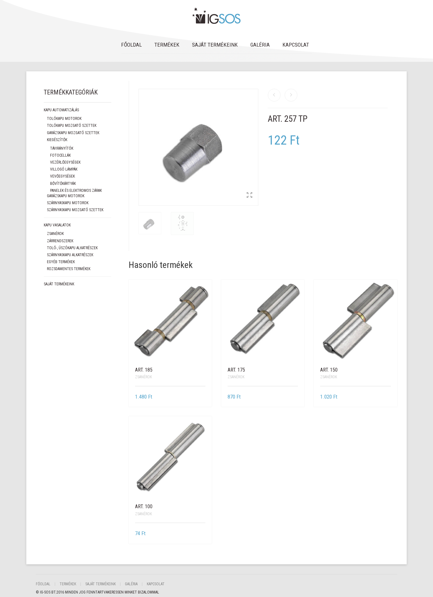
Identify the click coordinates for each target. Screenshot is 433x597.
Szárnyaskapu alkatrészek (70, 255)
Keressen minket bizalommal (133, 592)
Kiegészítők (57, 140)
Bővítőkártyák (63, 183)
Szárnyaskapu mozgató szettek (75, 210)
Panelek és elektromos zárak (76, 190)
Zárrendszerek (60, 241)
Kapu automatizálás (61, 110)
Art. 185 (143, 370)
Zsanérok (143, 377)
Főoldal (131, 45)
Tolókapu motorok (64, 118)
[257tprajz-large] (182, 225)
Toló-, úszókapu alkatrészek (72, 248)
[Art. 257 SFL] (291, 95)
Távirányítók (61, 148)
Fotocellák (60, 155)
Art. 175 (236, 370)
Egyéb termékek (61, 262)
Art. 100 (143, 506)
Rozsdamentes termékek (68, 269)
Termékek (166, 45)
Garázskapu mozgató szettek (73, 133)
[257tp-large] (150, 224)
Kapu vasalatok (57, 225)
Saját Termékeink (215, 45)
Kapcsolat (295, 45)
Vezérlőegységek (65, 162)
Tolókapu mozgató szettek (71, 125)
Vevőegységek (62, 176)
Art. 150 (329, 370)
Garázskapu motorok (65, 196)
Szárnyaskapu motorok (67, 203)
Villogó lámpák (63, 169)
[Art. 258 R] (274, 95)
